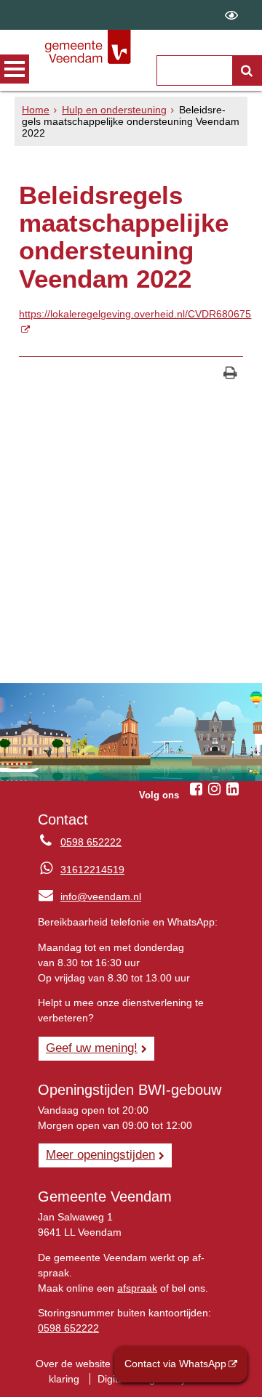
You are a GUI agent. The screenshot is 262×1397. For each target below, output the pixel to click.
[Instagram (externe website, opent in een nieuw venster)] (215, 789)
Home (35, 110)
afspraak (137, 1288)
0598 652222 (91, 842)
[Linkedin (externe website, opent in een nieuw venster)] (233, 789)
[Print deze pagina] (230, 374)
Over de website (73, 1363)
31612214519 (92, 869)
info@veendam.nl (89, 896)
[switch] (231, 15)
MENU (14, 69)
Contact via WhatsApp (175, 1363)
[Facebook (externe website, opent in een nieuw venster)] (196, 789)
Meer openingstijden (100, 1154)
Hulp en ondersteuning (114, 110)
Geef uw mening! (92, 1047)
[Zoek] (246, 70)
